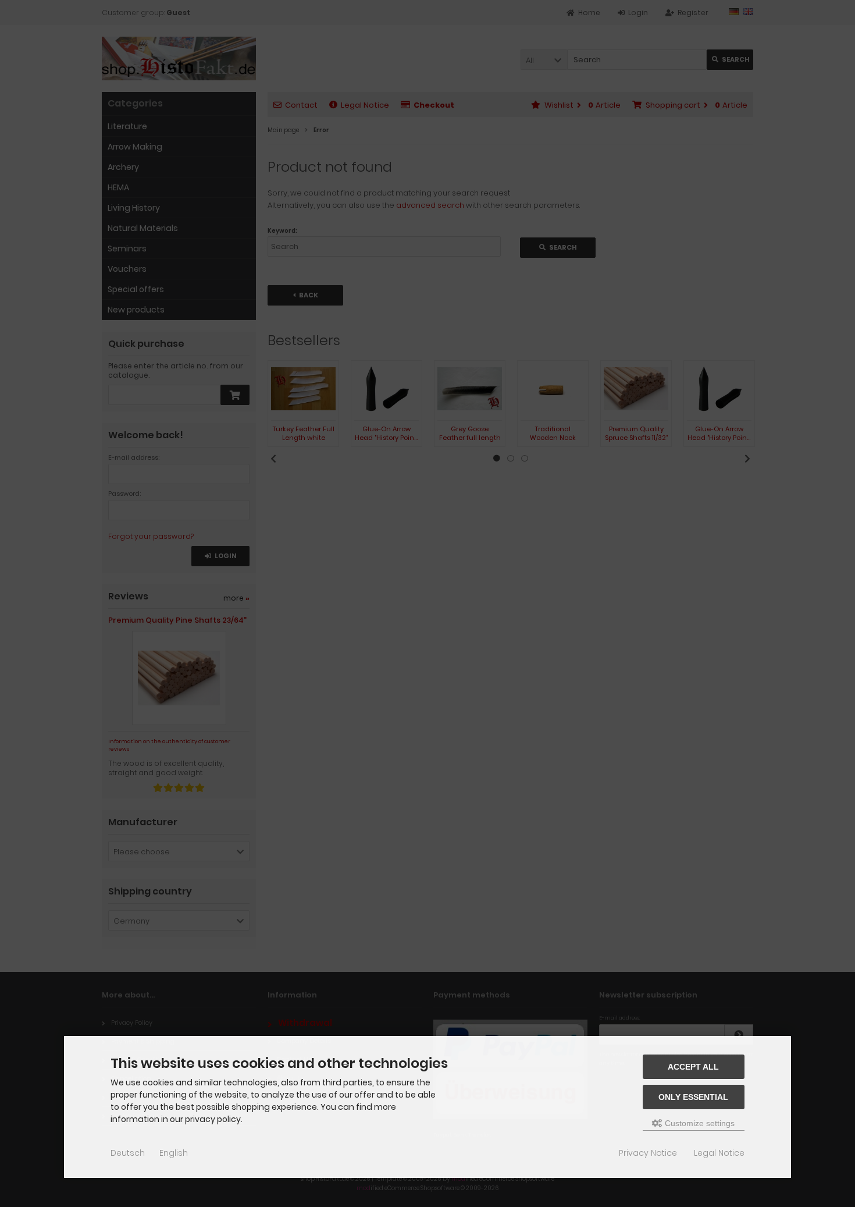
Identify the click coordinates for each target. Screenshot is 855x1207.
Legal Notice (719, 1153)
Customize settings (698, 1123)
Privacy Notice (648, 1153)
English (173, 1153)
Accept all (693, 1066)
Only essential (693, 1097)
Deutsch (128, 1153)
